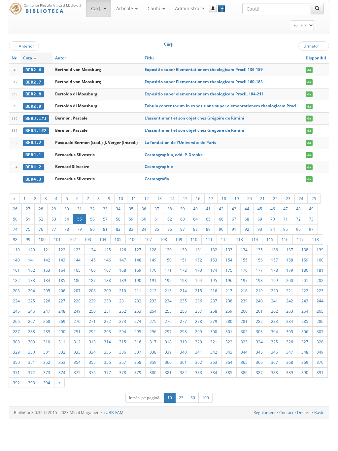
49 (311, 208)
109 (178, 239)
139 (320, 249)
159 (304, 259)
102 (72, 239)
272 (107, 321)
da (309, 70)
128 (153, 249)
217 (228, 290)
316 (137, 341)
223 (320, 290)
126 (122, 249)
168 (122, 270)
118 (315, 239)
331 (46, 352)
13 (159, 198)
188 (107, 280)
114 (254, 239)
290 (61, 331)
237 (213, 300)
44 (247, 208)
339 (168, 352)
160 (320, 259)
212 (153, 290)
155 (244, 259)
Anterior (24, 46)
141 (31, 259)
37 (156, 208)
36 (144, 208)
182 (16, 280)
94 (272, 229)
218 (244, 290)
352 (46, 362)
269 (61, 321)
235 (183, 300)
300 (213, 331)
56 (92, 219)
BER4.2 (33, 166)
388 (274, 372)
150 (168, 259)
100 (42, 239)
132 (213, 249)
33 (105, 208)
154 (228, 259)
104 (102, 239)
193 (183, 280)
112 (224, 239)
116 (285, 239)
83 (131, 229)
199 (274, 280)
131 (198, 249)
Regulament (265, 412)
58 (118, 219)
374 (61, 372)
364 (228, 362)
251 (107, 311)
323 (244, 341)
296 (153, 331)
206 (61, 290)
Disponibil (316, 58)
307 (320, 331)
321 (213, 341)
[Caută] (317, 8)
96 (298, 229)
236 (198, 300)
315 (122, 341)
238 (228, 300)
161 (16, 270)
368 (289, 362)
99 (28, 239)
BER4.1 (33, 154)
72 (298, 219)
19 (236, 198)
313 (92, 341)
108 (163, 239)
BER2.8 (33, 93)
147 (122, 259)
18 (223, 198)
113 (239, 239)
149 (153, 259)
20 (249, 198)
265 (320, 311)
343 (228, 352)
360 (168, 362)
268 (46, 321)
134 (244, 249)
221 (289, 290)
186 (77, 280)
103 (87, 239)
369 (304, 362)
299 (198, 331)
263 (289, 311)
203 (16, 290)
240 (259, 300)
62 (169, 219)
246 (31, 311)
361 (183, 362)
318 (168, 341)
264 (304, 311)
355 (92, 362)
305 (289, 331)
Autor (60, 58)
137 (289, 249)
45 (259, 208)
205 (46, 290)
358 (137, 362)
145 (92, 259)
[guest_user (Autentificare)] (213, 8)
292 (92, 331)
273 (122, 321)
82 (118, 229)
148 (137, 259)
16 (198, 198)
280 (228, 321)
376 (92, 372)
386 (244, 372)
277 (183, 321)
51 (28, 219)
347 (289, 352)
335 (107, 352)
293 (107, 331)
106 (133, 239)
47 (285, 208)
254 (153, 311)
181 (320, 270)
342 (213, 352)
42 (221, 208)
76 (41, 229)
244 (320, 300)
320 (198, 341)
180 (304, 270)
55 (79, 219)
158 (289, 259)
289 (46, 331)
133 (228, 249)
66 (221, 219)
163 (46, 270)
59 (131, 219)
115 (269, 239)
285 (304, 321)
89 (208, 229)
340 (183, 352)
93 (259, 229)
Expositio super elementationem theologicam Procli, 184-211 (204, 94)
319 (183, 341)
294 (122, 331)
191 (153, 280)
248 (61, 311)
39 (182, 208)
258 (213, 311)
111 (209, 239)
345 (259, 352)
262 (274, 311)
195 (213, 280)
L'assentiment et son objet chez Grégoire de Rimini (194, 118)
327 (304, 341)
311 (61, 341)
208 (92, 290)
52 (41, 219)
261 (259, 311)
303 (259, 331)
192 (168, 280)
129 (168, 249)
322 (228, 341)
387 (259, 372)
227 (61, 300)
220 (274, 290)
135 (259, 249)
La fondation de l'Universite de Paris (180, 142)
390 (304, 372)
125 (107, 249)
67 (234, 219)
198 (259, 280)
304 (274, 331)
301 (228, 331)
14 (172, 198)
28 (41, 208)
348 (304, 352)
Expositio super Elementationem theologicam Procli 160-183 (204, 82)
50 (15, 219)
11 (133, 198)
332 (61, 352)
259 (228, 311)
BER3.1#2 (36, 130)
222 (304, 290)
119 (16, 249)
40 (195, 208)
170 (153, 270)
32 (92, 208)
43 (234, 208)
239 (244, 300)
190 (137, 280)
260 (244, 311)
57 (105, 219)
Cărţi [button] (97, 8)
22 (275, 198)
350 (16, 362)
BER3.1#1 (36, 118)
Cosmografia (157, 179)
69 (259, 219)
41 (208, 208)
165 (77, 270)
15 (185, 198)
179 (289, 270)
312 (77, 341)
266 (16, 321)
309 (31, 341)
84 (144, 229)
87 (182, 229)
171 (168, 270)
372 (31, 372)
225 (31, 300)
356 (107, 362)
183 (31, 280)
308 (16, 341)
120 (31, 249)
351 (31, 362)
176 (244, 270)
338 (153, 352)
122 (61, 249)
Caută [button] (155, 8)
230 (107, 300)
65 (208, 219)
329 (16, 352)
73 (311, 219)
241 (274, 300)
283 (274, 321)
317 (153, 341)
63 (182, 219)
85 (156, 229)
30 (66, 208)
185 (61, 280)
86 (169, 229)
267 (31, 321)
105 (118, 239)
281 (244, 321)
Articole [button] (125, 8)
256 (183, 311)
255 (168, 311)
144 (77, 259)
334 (92, 352)
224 (16, 300)
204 (31, 290)
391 (320, 372)
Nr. (14, 58)
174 (213, 270)
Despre (304, 412)
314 (107, 341)
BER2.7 (33, 82)
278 (198, 321)
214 (183, 290)
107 (148, 239)
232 (137, 300)
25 (314, 198)
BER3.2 (33, 142)
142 (46, 259)
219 (259, 290)
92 (247, 229)
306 (304, 331)
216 (213, 290)
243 (304, 300)
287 (16, 331)
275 (153, 321)
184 (46, 280)
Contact (286, 412)
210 (122, 290)
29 (53, 208)
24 (301, 198)
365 (244, 362)
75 (28, 229)
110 (193, 239)
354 (77, 362)
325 (274, 341)
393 (31, 382)
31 (79, 208)
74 (15, 229)
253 (137, 311)
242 (289, 300)
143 (61, 259)
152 (198, 259)
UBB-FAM (114, 412)
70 (272, 219)
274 (137, 321)
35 (131, 208)
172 (183, 270)
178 (274, 270)
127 (137, 249)
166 (92, 270)
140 (16, 259)
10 (120, 198)
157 (274, 259)
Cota (28, 58)
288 (31, 331)
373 (46, 372)
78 (66, 229)
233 (153, 300)
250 (92, 311)
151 (183, 259)
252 (122, 311)
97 (311, 229)
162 (31, 270)
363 (213, 362)
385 (228, 372)
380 (153, 372)
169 (137, 270)
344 (244, 352)
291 (77, 331)
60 (144, 219)
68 (247, 219)
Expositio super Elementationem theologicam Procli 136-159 (204, 69)
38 (169, 208)
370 (320, 362)
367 (274, 362)
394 (46, 382)
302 (244, 331)
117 (300, 239)
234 (168, 300)
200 (289, 280)
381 (168, 372)
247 (46, 311)
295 (137, 331)
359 (153, 362)
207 (77, 290)
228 (77, 300)
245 (16, 311)
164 (61, 270)
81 (105, 229)
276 (168, 321)
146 (107, 259)
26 (15, 208)
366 (259, 362)
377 (107, 372)
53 (53, 219)
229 (92, 300)
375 (77, 372)
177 (259, 270)
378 (122, 372)
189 (122, 280)
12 (146, 198)
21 (262, 198)
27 (28, 208)
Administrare (189, 8)
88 (195, 229)
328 (320, 341)
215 (198, 290)
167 (107, 270)
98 (15, 239)
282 (259, 321)
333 (77, 352)
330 (31, 352)
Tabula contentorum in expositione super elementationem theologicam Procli (221, 106)
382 (183, 372)
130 (183, 249)
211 (137, 290)
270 (77, 321)
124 (92, 249)
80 (92, 229)
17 (211, 198)
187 (92, 280)
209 (107, 290)
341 (198, 352)
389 (289, 372)
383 (198, 372)
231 (122, 300)
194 (198, 280)
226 (46, 300)
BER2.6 (33, 69)
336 (122, 352)
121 (46, 249)
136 (274, 249)
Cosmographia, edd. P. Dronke (174, 154)
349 (320, 352)
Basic (319, 412)
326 (289, 341)
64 (195, 219)
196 (228, 280)
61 (156, 219)
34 (118, 208)
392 (16, 382)
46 (272, 208)
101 (57, 239)
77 (53, 229)
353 (61, 362)
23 (288, 198)
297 (168, 331)
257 (198, 311)
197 (244, 280)
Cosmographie (159, 166)
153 (213, 259)
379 (137, 372)
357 (122, 362)
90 (221, 229)
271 (92, 321)
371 (16, 372)
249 (77, 311)
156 (259, 259)
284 (289, 321)
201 (304, 280)
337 (137, 352)
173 (198, 270)
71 (285, 219)
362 (198, 362)
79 (79, 229)
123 (77, 249)
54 (66, 219)
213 (168, 290)
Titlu (149, 58)
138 (304, 249)
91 (234, 229)
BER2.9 (33, 106)
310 (46, 341)
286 (320, 321)
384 (213, 372)
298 (183, 331)
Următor (313, 46)
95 (285, 229)
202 (320, 280)
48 (298, 208)
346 (274, 352)
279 (213, 321)
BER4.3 (33, 179)
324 (259, 341)
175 (228, 270)
